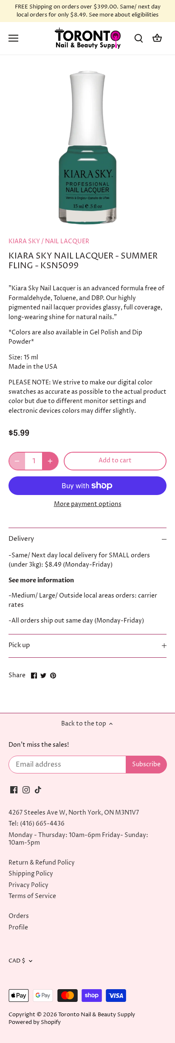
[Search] (138, 38)
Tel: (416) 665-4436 (36, 824)
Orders (18, 916)
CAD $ (16, 961)
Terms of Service (32, 896)
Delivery (21, 539)
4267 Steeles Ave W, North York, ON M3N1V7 (73, 813)
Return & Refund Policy (41, 863)
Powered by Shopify (34, 1022)
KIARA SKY (24, 241)
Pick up (19, 645)
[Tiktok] (38, 789)
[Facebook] (13, 789)
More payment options (87, 504)
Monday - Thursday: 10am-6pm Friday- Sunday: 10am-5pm (78, 839)
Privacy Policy (28, 885)
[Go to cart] (157, 38)
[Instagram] (26, 789)
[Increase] (50, 461)
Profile (18, 927)
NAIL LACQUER (67, 241)
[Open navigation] (13, 38)
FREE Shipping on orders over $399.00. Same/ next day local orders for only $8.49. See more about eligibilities (88, 11)
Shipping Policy (30, 874)
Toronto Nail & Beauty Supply (96, 1014)
